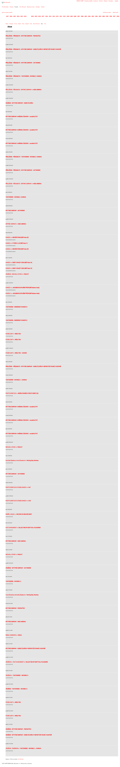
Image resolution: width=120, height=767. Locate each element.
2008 (75, 16)
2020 (32, 16)
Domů (7, 23)
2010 (68, 16)
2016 (46, 16)
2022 (25, 16)
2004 (89, 16)
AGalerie (106, 0)
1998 (110, 16)
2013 (57, 16)
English (116, 0)
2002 (96, 16)
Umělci (19, 23)
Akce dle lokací (36, 23)
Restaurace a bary (31, 6)
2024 (18, 16)
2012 (61, 16)
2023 (21, 16)
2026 (11, 16)
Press (23, 23)
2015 (50, 16)
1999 (107, 16)
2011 (64, 16)
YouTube (101, 0)
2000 (103, 16)
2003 (93, 16)
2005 (85, 16)
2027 (7, 16)
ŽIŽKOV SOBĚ (80, 0)
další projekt (115, 12)
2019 (36, 16)
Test (45, 23)
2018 (39, 16)
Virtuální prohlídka (88, 0)
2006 (82, 16)
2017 (43, 16)
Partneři (27, 23)
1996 (117, 16)
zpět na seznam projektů (7, 12)
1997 (114, 16)
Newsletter (110, 0)
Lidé (31, 23)
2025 (14, 16)
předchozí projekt (107, 12)
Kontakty (38, 6)
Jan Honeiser (21, 759)
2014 (53, 16)
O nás (15, 23)
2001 (100, 16)
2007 (78, 16)
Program (11, 6)
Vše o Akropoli (22, 6)
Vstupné (42, 6)
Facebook (96, 0)
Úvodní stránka (5, 6)
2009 (71, 16)
